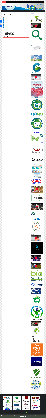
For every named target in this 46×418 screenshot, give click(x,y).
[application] (37, 189)
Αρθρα (12, 11)
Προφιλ (6, 11)
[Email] (1, 24)
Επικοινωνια (27, 11)
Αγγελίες (24, 11)
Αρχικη (3, 11)
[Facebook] (1, 21)
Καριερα (9, 11)
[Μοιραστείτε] (1, 26)
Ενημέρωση (16, 11)
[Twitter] (1, 22)
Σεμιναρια (20, 11)
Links (31, 11)
